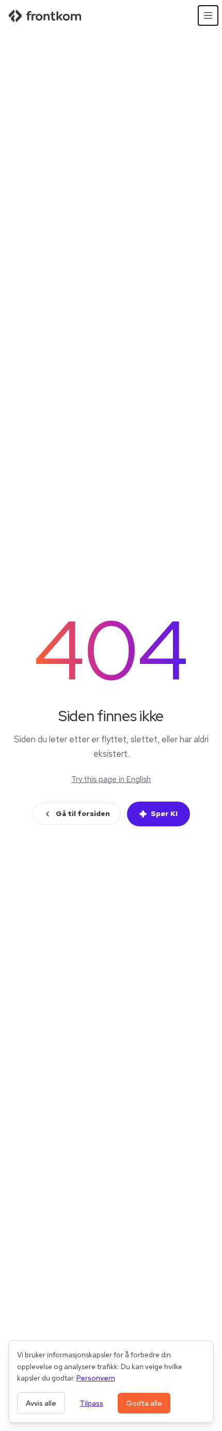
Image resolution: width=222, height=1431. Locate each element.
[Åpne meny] (208, 15)
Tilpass (91, 1403)
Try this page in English (111, 779)
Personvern (95, 1378)
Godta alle (144, 1403)
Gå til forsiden (83, 813)
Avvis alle (41, 1403)
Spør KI (164, 813)
